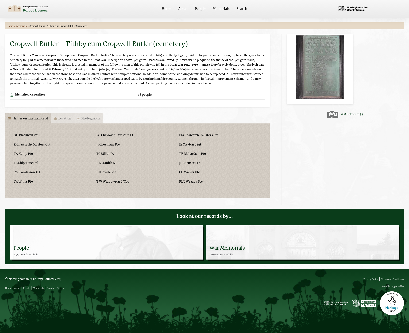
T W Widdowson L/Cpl (112, 181)
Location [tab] (64, 118)
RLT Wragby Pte (191, 181)
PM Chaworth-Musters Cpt (199, 135)
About (183, 9)
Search (242, 9)
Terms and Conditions (392, 279)
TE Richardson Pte (192, 154)
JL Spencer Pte (189, 163)
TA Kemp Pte (23, 154)
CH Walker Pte (189, 172)
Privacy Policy (370, 279)
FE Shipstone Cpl (26, 163)
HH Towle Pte (106, 172)
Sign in (60, 288)
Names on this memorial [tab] (30, 118)
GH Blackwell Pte (26, 135)
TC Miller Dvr (106, 154)
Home (166, 9)
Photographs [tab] (90, 118)
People (200, 9)
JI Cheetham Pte (108, 144)
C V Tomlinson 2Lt (27, 172)
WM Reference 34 (352, 114)
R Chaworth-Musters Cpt (32, 144)
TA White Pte (23, 181)
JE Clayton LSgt (190, 144)
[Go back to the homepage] (39, 8)
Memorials (221, 9)
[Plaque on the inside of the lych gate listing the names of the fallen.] (320, 68)
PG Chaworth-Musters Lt (114, 135)
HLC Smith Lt (106, 163)
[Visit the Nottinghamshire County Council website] (370, 8)
